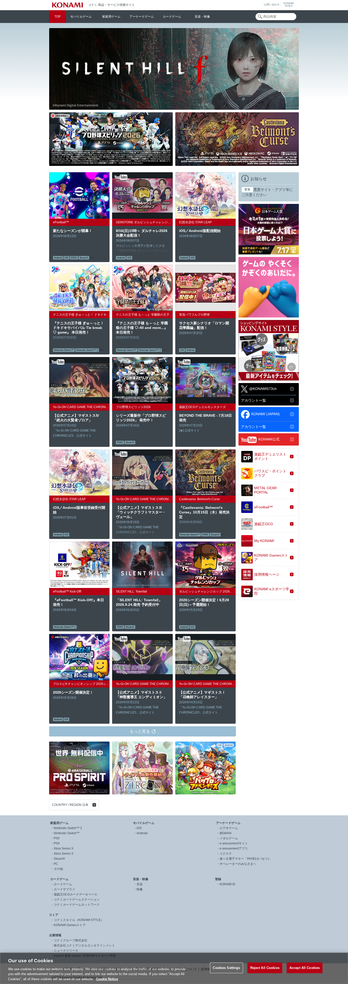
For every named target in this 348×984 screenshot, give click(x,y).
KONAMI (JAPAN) (265, 414)
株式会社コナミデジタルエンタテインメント (84, 945)
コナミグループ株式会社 (70, 940)
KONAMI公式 (268, 439)
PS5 (57, 838)
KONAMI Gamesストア (70, 925)
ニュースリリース (66, 950)
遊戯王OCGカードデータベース (75, 894)
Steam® (59, 858)
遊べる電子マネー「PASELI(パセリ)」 (246, 858)
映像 (140, 889)
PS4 (57, 843)
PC (56, 864)
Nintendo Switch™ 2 (68, 828)
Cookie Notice (107, 979)
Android (142, 833)
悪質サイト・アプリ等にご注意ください (267, 192)
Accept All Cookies (304, 968)
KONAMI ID (227, 884)
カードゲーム (172, 16)
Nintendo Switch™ (66, 833)
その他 (58, 869)
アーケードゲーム (141, 16)
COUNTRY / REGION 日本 (70, 805)
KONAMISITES (289, 4)
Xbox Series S (63, 853)
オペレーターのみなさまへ (238, 864)
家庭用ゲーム (111, 16)
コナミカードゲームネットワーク (77, 904)
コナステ (226, 853)
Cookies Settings (226, 968)
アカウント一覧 (253, 400)
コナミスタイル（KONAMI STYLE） (79, 920)
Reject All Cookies (264, 968)
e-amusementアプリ (234, 848)
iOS (139, 828)
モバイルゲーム (81, 16)
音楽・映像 (202, 16)
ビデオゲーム (229, 828)
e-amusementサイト (234, 843)
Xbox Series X (63, 848)
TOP (58, 16)
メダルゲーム (229, 838)
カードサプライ (64, 889)
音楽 (140, 884)
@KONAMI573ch (263, 389)
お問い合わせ (271, 4)
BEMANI (225, 833)
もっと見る (140, 731)
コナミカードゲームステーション (77, 899)
